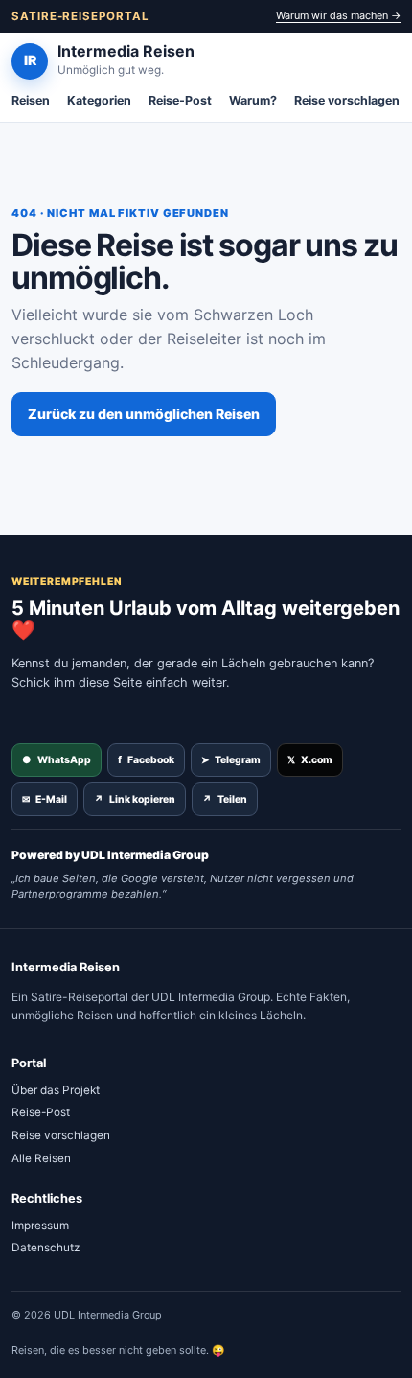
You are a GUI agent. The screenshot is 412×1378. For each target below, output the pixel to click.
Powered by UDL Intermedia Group (110, 855)
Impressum (40, 1225)
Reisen (30, 100)
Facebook (146, 760)
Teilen (224, 799)
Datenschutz (45, 1247)
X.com (309, 760)
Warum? (253, 100)
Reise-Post (180, 100)
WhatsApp (56, 760)
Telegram (231, 760)
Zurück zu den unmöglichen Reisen (144, 414)
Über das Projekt (55, 1090)
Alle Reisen (41, 1158)
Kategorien (99, 100)
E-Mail (44, 799)
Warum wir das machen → (338, 15)
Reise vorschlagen (347, 100)
